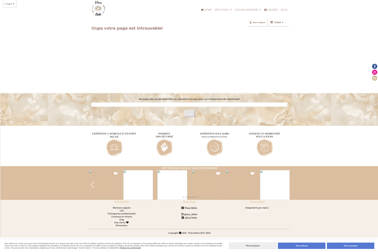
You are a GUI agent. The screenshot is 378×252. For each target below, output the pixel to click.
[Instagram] (374, 72)
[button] (92, 185)
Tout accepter (350, 245)
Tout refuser (302, 245)
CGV (122, 210)
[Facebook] (374, 66)
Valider (189, 113)
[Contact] (374, 78)
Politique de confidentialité (122, 213)
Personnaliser (253, 245)
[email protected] (257, 210)
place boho (191, 217)
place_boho (189, 214)
